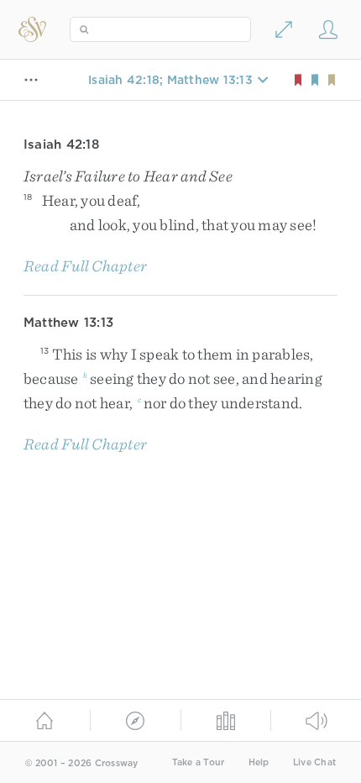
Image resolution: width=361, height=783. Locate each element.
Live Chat (314, 762)
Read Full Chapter (85, 266)
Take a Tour (198, 762)
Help (259, 762)
